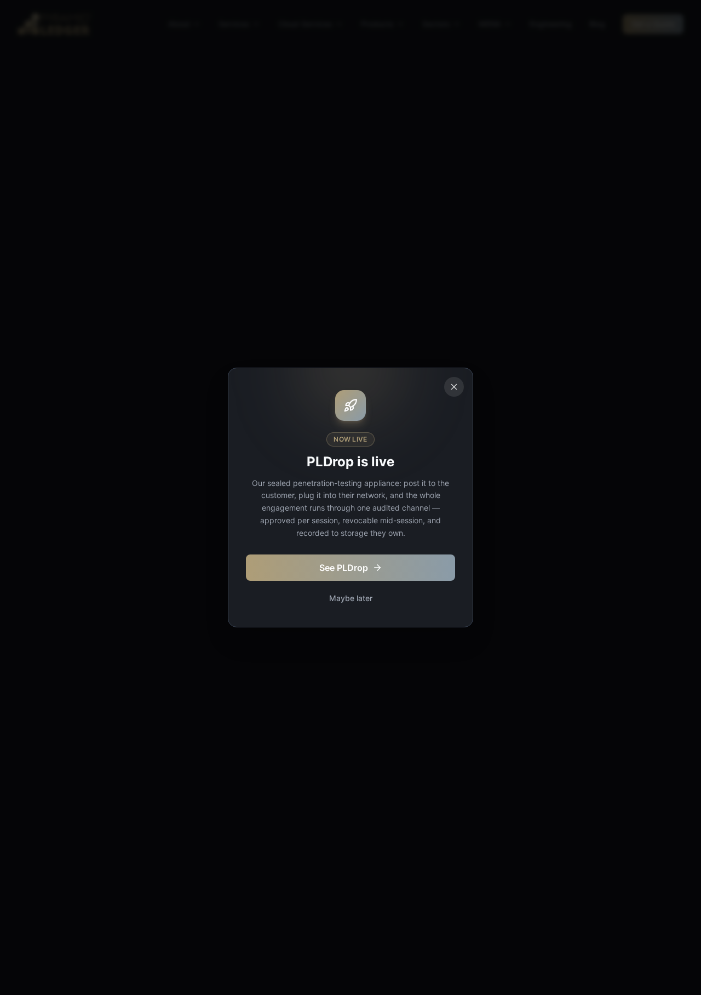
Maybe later (350, 598)
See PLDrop (343, 567)
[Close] (454, 387)
